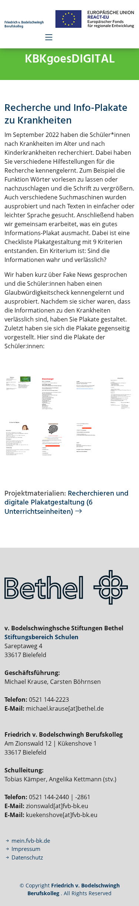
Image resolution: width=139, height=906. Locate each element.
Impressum (25, 848)
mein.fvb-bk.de (30, 840)
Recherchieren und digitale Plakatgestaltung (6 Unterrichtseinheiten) (66, 503)
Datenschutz (27, 857)
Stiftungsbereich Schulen (41, 637)
